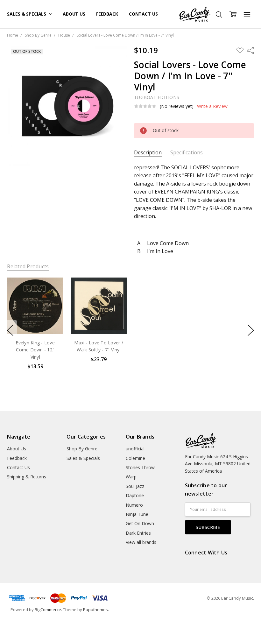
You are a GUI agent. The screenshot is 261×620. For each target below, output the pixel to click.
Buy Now (35, 321)
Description (148, 152)
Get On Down (140, 523)
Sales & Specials (27, 14)
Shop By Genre (82, 449)
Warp (131, 477)
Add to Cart (35, 307)
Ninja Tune (137, 514)
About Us (74, 14)
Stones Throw (140, 467)
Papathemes (95, 609)
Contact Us (143, 14)
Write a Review (212, 106)
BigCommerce (48, 609)
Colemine (135, 458)
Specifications (186, 152)
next (250, 330)
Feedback (107, 14)
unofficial (135, 449)
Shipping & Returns (26, 477)
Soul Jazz (135, 486)
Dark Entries (138, 533)
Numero (134, 505)
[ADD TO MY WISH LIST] (52, 299)
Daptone (135, 495)
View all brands (141, 542)
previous (10, 330)
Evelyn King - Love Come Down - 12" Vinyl (35, 350)
